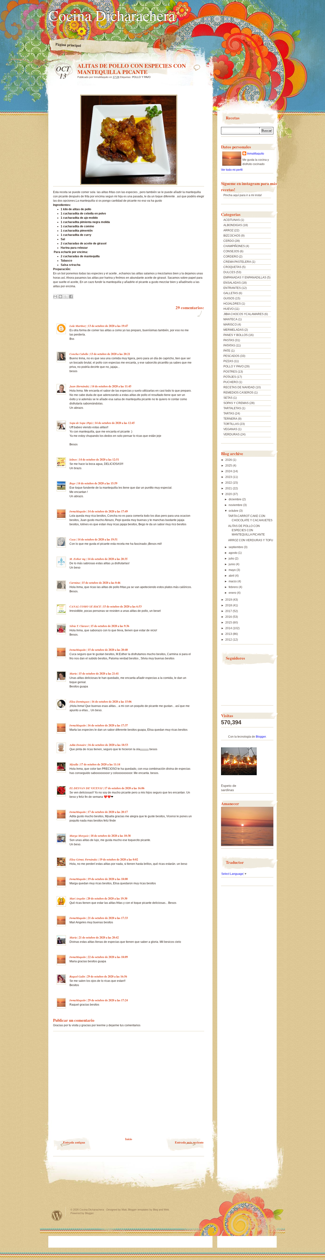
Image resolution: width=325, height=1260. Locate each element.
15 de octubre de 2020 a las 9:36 (110, 626)
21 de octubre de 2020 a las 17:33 (108, 918)
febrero (234, 587)
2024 (229, 471)
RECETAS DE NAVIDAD (239, 387)
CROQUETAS (232, 267)
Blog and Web (161, 1209)
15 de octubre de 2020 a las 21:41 (99, 673)
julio (232, 558)
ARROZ (228, 230)
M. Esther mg (77, 559)
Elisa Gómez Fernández (83, 859)
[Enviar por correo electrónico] (55, 296)
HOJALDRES (232, 303)
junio (232, 564)
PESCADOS (231, 356)
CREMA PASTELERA (237, 261)
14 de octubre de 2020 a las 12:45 (115, 423)
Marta (73, 673)
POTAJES (229, 377)
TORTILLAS (231, 424)
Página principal (68, 45)
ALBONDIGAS (232, 225)
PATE (226, 350)
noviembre (236, 505)
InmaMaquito (77, 511)
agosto (233, 553)
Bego (72, 483)
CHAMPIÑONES (234, 246)
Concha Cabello (78, 354)
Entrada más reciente (189, 1142)
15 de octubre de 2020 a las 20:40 (108, 650)
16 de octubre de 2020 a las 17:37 (108, 725)
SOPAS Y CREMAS (236, 403)
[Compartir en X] (65, 296)
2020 (229, 494)
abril (232, 575)
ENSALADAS (232, 282)
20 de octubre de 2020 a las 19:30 (107, 898)
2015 (229, 622)
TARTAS (228, 413)
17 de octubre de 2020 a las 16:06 (124, 788)
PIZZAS (228, 361)
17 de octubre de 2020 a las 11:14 (100, 764)
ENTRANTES (232, 288)
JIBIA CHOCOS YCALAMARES (243, 314)
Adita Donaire (77, 745)
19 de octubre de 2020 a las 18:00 (108, 879)
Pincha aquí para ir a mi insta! (242, 195)
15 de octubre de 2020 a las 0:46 (101, 583)
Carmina (74, 583)
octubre (234, 510)
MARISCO (230, 324)
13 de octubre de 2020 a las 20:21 (110, 354)
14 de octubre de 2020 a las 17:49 (108, 511)
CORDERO (230, 256)
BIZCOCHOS (231, 235)
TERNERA (230, 418)
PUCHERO (230, 382)
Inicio (128, 1139)
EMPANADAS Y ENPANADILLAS (244, 277)
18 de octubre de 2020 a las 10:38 (111, 836)
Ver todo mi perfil (232, 169)
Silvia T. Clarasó (79, 626)
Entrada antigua (74, 1142)
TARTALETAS (232, 408)
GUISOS (228, 298)
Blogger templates (138, 1209)
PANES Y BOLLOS (235, 335)
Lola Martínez (77, 326)
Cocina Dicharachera (111, 15)
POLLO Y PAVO (141, 77)
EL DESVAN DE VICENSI (86, 788)
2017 (229, 611)
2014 (229, 628)
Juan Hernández (79, 386)
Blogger (261, 736)
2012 (229, 639)
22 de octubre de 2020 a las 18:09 (108, 957)
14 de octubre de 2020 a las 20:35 (108, 559)
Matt (124, 1209)
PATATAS (229, 345)
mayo (232, 570)
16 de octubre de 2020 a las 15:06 (112, 702)
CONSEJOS (231, 251)
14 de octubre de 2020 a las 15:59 (97, 483)
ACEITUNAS (231, 220)
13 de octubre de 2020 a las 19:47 (108, 326)
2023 (229, 477)
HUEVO (228, 309)
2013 (229, 634)
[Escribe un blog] (60, 296)
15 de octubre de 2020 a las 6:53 (122, 606)
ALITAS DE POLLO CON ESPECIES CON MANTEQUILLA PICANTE (246, 530)
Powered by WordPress (57, 1215)
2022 (229, 482)
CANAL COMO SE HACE (85, 606)
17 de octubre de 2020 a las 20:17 (108, 812)
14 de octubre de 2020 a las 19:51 (98, 539)
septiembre (236, 547)
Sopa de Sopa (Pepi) (81, 423)
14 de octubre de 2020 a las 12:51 (99, 459)
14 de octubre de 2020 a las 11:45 (111, 386)
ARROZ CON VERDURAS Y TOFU (250, 540)
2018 (229, 605)
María (73, 937)
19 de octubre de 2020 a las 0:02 (118, 859)
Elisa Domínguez (79, 702)
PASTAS (228, 340)
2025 (229, 465)
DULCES (229, 272)
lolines (73, 459)
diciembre (235, 499)
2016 (229, 616)
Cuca (72, 539)
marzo (233, 581)
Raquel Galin (77, 976)
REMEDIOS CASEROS (238, 392)
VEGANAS (230, 429)
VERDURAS (231, 434)
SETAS (227, 397)
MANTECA (230, 319)
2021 (229, 488)
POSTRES (230, 371)
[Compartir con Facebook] (71, 296)
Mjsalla (73, 764)
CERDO (228, 241)
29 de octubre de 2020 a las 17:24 (108, 1000)
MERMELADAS (233, 329)
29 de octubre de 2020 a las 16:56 (107, 976)
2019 (229, 599)
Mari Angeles (77, 898)
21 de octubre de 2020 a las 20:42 (99, 937)
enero (233, 592)
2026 (229, 460)
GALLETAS (230, 293)
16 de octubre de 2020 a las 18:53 (108, 745)
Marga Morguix (79, 836)
